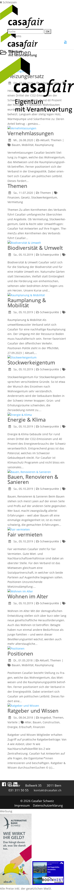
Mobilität (28, 145)
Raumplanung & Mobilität (26, 303)
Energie (12, 727)
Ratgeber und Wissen (32, 710)
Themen (56, 140)
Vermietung (15, 202)
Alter (28, 722)
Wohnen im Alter (27, 596)
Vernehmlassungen (30, 133)
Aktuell (44, 140)
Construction (51, 722)
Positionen (20, 653)
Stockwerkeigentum (44, 197)
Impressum (22, 805)
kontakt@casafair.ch (47, 790)
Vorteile (12, 722)
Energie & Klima (26, 419)
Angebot (45, 717)
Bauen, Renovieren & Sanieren (32, 479)
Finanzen (13, 197)
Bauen (16, 145)
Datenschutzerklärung (48, 805)
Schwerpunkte (49, 254)
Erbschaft (25, 727)
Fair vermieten (24, 534)
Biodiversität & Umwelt (35, 247)
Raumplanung (44, 145)
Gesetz (25, 197)
